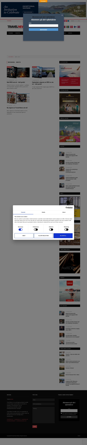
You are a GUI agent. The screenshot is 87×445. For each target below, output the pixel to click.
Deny (23, 235)
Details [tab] (43, 212)
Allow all (63, 235)
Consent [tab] (23, 212)
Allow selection (43, 235)
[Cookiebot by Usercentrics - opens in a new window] (67, 208)
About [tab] (63, 212)
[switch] (36, 229)
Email (30, 23)
